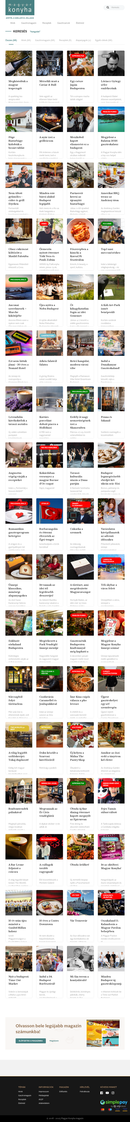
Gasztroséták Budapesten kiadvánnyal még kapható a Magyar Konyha (80, 648)
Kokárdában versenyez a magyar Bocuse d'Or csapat (49, 478)
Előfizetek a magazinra (31, 1041)
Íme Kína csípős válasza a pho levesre (80, 700)
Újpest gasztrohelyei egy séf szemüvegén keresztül (109, 704)
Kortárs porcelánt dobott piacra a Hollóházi (48, 422)
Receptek (46, 23)
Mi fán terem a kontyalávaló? (79, 978)
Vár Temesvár (78, 920)
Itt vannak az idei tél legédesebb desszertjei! (47, 590)
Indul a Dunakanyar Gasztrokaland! (110, 365)
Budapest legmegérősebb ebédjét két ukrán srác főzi (110, 478)
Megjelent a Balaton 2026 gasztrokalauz (109, 141)
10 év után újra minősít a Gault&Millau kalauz (18, 926)
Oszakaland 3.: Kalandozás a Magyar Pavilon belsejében (111, 926)
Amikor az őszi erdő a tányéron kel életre (111, 756)
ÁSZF (41, 1099)
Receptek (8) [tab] (65, 40)
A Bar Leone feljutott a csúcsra (16, 868)
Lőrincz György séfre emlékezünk (110, 85)
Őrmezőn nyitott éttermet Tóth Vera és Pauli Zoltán (49, 254)
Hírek (12, 23)
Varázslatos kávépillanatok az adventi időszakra (110, 534)
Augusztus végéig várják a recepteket (18, 477)
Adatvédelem (44, 1103)
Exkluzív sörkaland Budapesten (16, 644)
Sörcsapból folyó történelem (15, 700)
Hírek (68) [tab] (26, 40)
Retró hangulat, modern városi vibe (79, 365)
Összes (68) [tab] (11, 40)
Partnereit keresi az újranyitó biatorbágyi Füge (77, 200)
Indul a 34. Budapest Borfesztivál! (47, 980)
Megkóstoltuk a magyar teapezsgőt (18, 85)
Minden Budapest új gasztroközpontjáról (111, 980)
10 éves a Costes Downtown (49, 922)
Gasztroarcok (63, 23)
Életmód (80, 23)
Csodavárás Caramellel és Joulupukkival (48, 700)
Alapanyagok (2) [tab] (83, 40)
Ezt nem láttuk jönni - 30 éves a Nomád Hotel (19, 365)
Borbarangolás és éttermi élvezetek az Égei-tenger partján (48, 536)
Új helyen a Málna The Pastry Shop (77, 756)
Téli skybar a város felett (109, 587)
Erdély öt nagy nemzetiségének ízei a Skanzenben (80, 422)
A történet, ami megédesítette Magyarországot (80, 588)
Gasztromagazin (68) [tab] (45, 40)
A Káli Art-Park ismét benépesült (110, 309)
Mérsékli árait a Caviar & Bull (49, 83)
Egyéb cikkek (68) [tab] (103, 40)
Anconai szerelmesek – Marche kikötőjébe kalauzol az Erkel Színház (17, 314)
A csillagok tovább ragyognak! (46, 868)
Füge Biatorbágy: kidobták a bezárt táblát (16, 142)
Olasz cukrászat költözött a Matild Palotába (18, 253)
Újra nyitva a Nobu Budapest (49, 307)
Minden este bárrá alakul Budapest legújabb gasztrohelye (47, 200)
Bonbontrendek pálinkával (18, 810)
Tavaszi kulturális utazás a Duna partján (78, 478)
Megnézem (54, 1041)
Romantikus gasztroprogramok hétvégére (19, 533)
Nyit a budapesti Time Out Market (19, 980)
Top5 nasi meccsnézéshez (110, 251)
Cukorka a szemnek (76, 531)
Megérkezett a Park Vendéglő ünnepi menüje (48, 644)
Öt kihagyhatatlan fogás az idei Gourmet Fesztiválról (79, 312)
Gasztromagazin (28, 23)
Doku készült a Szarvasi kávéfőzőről (48, 756)
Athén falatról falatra (48, 363)
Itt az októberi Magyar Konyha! (111, 866)
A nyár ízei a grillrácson (47, 139)
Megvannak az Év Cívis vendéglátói (48, 812)
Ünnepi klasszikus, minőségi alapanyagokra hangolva (18, 592)
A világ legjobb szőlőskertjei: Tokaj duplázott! (19, 756)
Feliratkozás (85, 1092)
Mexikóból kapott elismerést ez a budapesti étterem (79, 144)
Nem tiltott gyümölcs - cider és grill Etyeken (16, 198)
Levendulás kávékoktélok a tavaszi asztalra (18, 421)
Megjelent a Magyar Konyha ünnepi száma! (111, 644)
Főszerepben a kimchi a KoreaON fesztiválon (79, 254)
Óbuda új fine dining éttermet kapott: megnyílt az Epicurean (80, 814)
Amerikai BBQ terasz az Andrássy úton (110, 197)
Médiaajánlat (44, 1095)
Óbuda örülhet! (79, 864)
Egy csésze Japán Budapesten (77, 85)
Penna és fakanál (106, 419)
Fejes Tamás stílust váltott (109, 810)
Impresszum (44, 1092)
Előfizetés (63, 1092)
